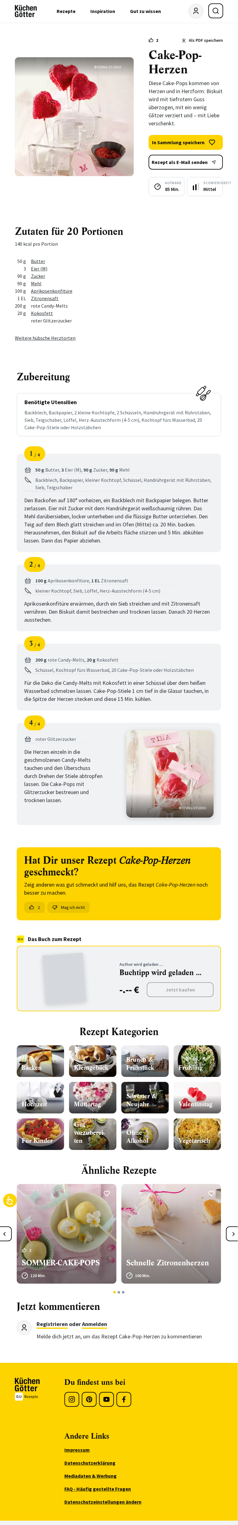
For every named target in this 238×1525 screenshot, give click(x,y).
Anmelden (94, 1324)
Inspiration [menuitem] (102, 11)
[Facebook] (123, 1399)
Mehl (36, 283)
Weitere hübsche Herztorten (45, 338)
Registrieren (52, 1324)
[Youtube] (106, 1399)
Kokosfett (42, 313)
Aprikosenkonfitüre (51, 291)
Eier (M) (39, 269)
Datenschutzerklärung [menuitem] (89, 1463)
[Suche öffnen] (215, 10)
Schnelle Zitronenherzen (167, 1263)
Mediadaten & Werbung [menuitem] (90, 1476)
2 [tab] (119, 1292)
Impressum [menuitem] (77, 1450)
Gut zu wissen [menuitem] (145, 11)
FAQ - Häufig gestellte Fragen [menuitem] (97, 1489)
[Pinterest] (89, 1399)
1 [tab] (115, 1292)
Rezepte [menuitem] (66, 11)
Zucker (38, 276)
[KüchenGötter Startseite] (26, 11)
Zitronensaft (44, 298)
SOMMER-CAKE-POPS (61, 1263)
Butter (38, 261)
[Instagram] (71, 1399)
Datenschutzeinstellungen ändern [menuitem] (102, 1502)
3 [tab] (123, 1292)
